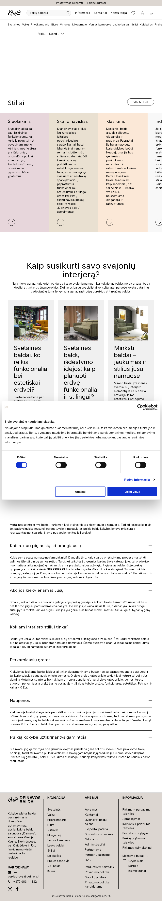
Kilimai (51, 871)
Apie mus (91, 809)
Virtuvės (65, 24)
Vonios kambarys (100, 24)
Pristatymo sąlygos (135, 833)
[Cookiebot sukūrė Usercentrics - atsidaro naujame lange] (140, 407)
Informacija (82, 13)
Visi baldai (54, 866)
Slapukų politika (95, 877)
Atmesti (80, 491)
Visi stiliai (140, 102)
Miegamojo (79, 24)
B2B (88, 860)
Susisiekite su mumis (99, 834)
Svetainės (14, 24)
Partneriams (93, 849)
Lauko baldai (121, 24)
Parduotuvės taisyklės (99, 867)
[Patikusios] (133, 13)
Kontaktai (100, 13)
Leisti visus (132, 491)
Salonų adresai (96, 3)
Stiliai (134, 24)
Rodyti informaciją (137, 479)
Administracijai (95, 844)
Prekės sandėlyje (58, 861)
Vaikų (25, 24)
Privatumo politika (97, 872)
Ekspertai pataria (96, 829)
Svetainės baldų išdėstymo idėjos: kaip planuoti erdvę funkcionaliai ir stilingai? (81, 372)
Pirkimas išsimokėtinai (137, 847)
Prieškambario (40, 24)
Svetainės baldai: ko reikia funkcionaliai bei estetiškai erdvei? (31, 368)
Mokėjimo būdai (133, 856)
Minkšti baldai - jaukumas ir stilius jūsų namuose (130, 361)
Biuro (54, 24)
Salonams (91, 839)
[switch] (61, 465)
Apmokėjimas (131, 819)
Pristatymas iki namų (69, 3)
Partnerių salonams (97, 855)
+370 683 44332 (25, 881)
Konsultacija (119, 13)
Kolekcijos (146, 24)
